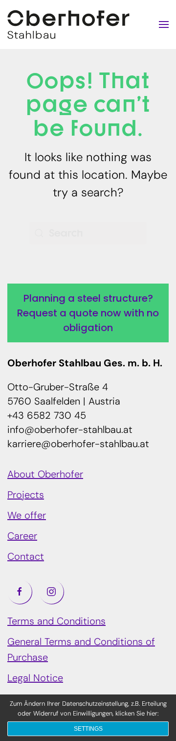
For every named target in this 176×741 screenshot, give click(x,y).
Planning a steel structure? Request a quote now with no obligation (88, 313)
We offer (26, 516)
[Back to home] (68, 24)
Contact (25, 557)
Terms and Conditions (56, 622)
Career (22, 537)
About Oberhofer (45, 475)
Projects (25, 496)
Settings (88, 728)
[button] (164, 24)
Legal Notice (35, 679)
